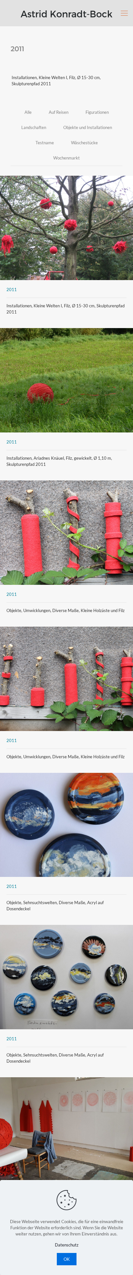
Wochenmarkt (66, 157)
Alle (28, 112)
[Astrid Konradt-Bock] (66, 13)
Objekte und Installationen (87, 127)
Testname (45, 142)
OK (67, 1259)
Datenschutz (66, 1244)
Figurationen (97, 112)
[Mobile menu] (124, 12)
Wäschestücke (84, 142)
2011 (11, 289)
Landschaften (33, 127)
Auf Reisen (58, 112)
